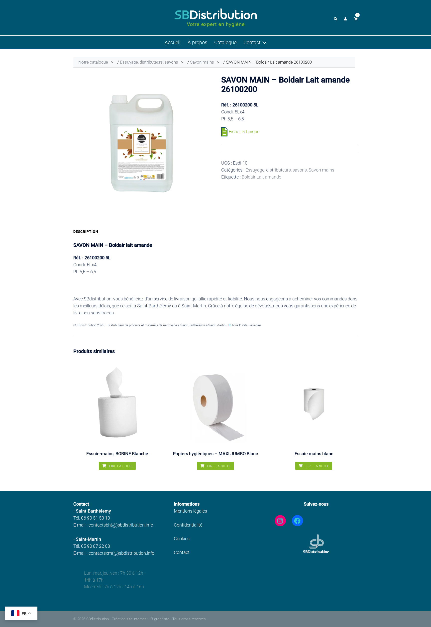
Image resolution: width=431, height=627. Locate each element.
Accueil (173, 42)
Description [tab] (85, 232)
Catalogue (225, 42)
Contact (251, 42)
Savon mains (202, 62)
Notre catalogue (93, 62)
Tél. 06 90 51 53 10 (91, 518)
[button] (336, 17)
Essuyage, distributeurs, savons (149, 62)
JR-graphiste (159, 619)
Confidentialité (188, 525)
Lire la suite (120, 466)
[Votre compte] (346, 17)
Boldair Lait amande (261, 176)
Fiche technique (244, 131)
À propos (197, 42)
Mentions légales (190, 511)
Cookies (182, 538)
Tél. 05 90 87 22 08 (91, 546)
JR (229, 325)
